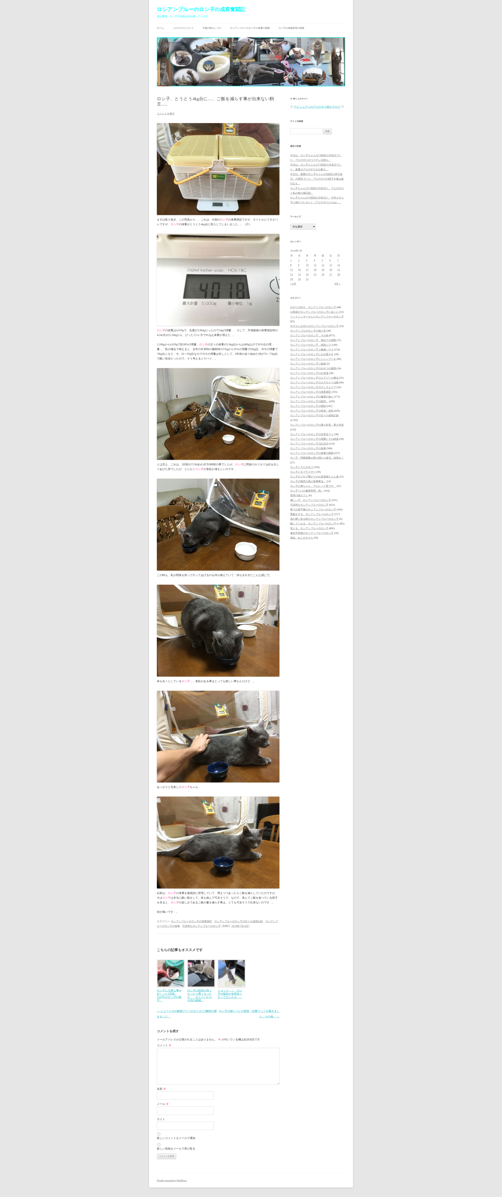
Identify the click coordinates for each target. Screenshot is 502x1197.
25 (315, 274)
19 (323, 269)
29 (291, 279)
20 (330, 269)
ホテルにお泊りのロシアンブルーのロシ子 (314, 326)
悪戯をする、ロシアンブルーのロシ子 (312, 514)
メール (163, 1104)
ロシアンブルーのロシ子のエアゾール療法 (314, 377)
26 (323, 274)
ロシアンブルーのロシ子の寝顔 (308, 406)
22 (291, 274)
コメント (164, 1045)
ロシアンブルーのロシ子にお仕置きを (312, 354)
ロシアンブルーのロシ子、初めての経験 (313, 340)
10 (307, 264)
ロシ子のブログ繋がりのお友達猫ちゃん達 (314, 476)
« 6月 (293, 283)
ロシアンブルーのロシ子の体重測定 (191, 921)
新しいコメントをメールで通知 (176, 1138)
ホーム (160, 28)
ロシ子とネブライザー (303, 471)
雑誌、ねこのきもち (301, 537)
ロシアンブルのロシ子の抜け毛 (308, 330)
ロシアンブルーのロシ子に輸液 (308, 363)
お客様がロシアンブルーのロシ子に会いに (314, 311)
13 (330, 264)
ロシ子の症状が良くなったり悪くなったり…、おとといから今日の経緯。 (199, 995)
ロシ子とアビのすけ (301, 467)
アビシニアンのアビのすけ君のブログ (317, 106)
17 (307, 269)
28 (338, 274)
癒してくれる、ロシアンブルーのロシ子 (313, 523)
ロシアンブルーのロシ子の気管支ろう (312, 434)
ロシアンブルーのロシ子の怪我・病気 (312, 410)
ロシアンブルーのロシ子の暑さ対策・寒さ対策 (317, 424)
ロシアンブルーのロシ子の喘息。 (309, 401)
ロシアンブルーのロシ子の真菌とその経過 (314, 438)
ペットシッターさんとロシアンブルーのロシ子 (317, 316)
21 (338, 269)
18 (315, 269)
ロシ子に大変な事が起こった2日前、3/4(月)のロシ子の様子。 (169, 995)
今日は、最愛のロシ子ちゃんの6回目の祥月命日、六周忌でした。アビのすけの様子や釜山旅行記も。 (317, 179)
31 (307, 279)
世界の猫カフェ (299, 495)
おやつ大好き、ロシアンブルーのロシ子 (313, 307)
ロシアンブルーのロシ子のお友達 (309, 373)
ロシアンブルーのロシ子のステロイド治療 (314, 382)
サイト (161, 1119)
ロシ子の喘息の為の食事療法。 (308, 481)
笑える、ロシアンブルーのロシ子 (309, 528)
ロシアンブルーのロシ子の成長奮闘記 (201, 9)
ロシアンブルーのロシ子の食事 (308, 448)
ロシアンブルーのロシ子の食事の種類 (312, 453)
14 (338, 264)
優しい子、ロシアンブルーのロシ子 (310, 500)
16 (299, 269)
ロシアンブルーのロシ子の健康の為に (312, 396)
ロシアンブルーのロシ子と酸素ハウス (312, 349)
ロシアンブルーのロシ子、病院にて (310, 344)
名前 (161, 1088)
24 (307, 274)
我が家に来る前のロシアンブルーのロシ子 (314, 518)
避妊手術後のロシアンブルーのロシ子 (312, 533)
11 (315, 264)
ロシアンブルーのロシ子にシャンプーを (313, 359)
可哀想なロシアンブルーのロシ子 (201, 926)
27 (330, 274)
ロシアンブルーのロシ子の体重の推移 (250, 28)
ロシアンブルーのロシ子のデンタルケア (313, 387)
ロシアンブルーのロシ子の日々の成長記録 (238, 921)
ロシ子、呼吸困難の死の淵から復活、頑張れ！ (317, 457)
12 (323, 264)
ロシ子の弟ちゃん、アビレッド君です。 (313, 486)
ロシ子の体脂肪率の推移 (291, 28)
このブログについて (183, 28)
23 (299, 274)
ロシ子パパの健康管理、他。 (306, 490)
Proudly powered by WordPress (172, 1180)
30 (299, 279)
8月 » (337, 283)
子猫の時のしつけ (211, 28)
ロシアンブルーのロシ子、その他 (309, 335)
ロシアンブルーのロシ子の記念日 (309, 443)
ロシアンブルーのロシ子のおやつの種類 (313, 368)
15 (291, 269)
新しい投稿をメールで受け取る (176, 1148)
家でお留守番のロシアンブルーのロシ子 (313, 509)
